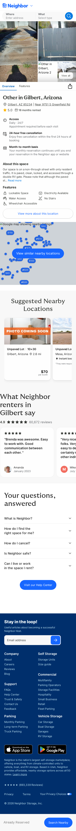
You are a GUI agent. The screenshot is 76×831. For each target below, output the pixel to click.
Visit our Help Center (38, 585)
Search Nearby (58, 822)
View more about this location (38, 213)
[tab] (8, 86)
